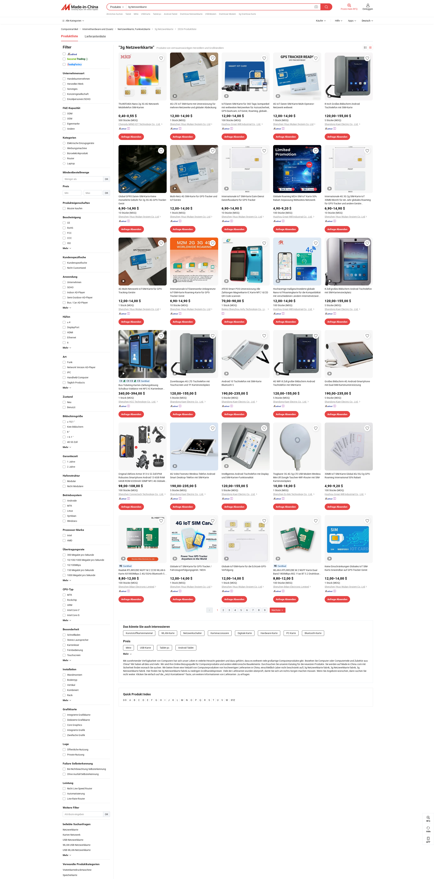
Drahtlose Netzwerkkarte (191, 14)
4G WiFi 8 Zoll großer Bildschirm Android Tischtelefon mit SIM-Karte (294, 383)
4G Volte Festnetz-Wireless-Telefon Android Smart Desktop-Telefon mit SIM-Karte (192, 475)
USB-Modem (210, 14)
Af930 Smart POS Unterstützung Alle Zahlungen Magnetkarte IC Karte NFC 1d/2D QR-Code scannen (245, 292)
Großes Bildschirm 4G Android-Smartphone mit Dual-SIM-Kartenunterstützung (347, 383)
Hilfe (337, 20)
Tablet (128, 14)
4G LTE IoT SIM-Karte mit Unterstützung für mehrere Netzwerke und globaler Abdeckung (193, 105)
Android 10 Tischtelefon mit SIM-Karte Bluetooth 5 (241, 383)
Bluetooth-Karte (313, 633)
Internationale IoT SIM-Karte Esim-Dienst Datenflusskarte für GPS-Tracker (243, 198)
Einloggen (368, 9)
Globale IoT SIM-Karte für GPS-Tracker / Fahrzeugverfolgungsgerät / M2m (191, 568)
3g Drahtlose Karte (247, 14)
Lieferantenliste (95, 36)
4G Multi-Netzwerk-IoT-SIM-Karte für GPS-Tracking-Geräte (140, 290)
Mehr (126, 653)
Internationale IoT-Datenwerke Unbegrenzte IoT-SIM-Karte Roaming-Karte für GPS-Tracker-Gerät (192, 292)
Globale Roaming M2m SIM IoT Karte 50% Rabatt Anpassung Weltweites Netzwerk (295, 198)
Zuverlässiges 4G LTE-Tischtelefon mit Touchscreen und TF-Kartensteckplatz (190, 383)
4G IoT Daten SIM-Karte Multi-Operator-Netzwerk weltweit (293, 105)
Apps (350, 20)
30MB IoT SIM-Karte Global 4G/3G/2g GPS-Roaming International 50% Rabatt (347, 475)
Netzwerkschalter (192, 633)
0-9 (124, 700)
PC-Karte (291, 633)
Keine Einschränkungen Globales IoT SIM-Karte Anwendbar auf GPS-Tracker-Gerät (346, 568)
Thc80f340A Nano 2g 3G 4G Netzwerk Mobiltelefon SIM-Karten (139, 105)
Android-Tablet (170, 14)
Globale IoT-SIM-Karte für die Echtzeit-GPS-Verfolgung (244, 568)
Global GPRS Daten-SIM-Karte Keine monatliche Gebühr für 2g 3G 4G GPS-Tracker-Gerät (143, 200)
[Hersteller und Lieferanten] (79, 7)
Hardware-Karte (269, 633)
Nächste (276, 610)
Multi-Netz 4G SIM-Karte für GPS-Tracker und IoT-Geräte (193, 198)
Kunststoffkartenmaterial (139, 633)
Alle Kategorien (73, 20)
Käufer (319, 20)
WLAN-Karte (167, 633)
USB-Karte (145, 14)
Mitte (136, 14)
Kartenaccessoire (220, 633)
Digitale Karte (245, 633)
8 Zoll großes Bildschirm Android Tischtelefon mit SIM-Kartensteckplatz (348, 290)
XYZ (233, 700)
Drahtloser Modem (227, 14)
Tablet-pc (157, 14)
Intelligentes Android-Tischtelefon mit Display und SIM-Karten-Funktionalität (245, 475)
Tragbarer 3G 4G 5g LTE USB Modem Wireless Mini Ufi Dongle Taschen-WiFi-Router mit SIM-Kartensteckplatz (297, 477)
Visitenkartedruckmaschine (77, 869)
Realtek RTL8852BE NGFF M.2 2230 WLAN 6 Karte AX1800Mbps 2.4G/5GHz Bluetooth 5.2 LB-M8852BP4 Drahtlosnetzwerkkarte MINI (142, 571)
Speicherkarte (70, 875)
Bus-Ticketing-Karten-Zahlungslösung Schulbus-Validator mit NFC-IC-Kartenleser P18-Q (141, 386)
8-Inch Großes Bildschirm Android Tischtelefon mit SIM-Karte (342, 105)
